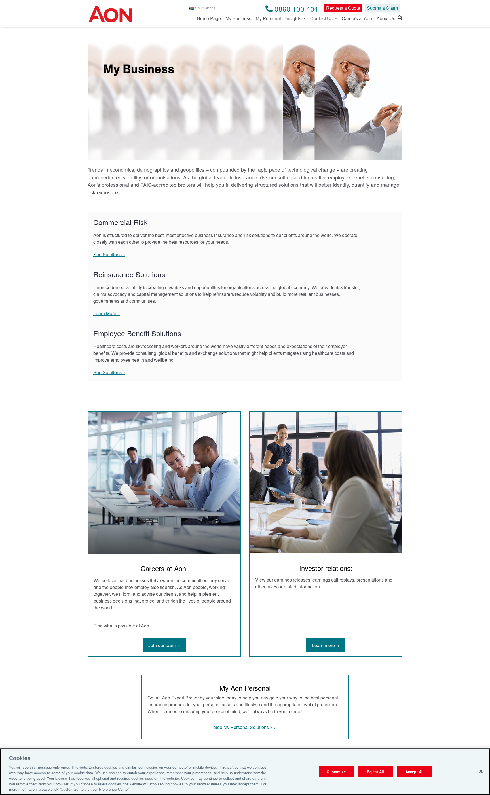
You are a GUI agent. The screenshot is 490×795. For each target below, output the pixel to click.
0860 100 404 (295, 8)
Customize (336, 771)
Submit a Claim (382, 8)
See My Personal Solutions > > (245, 727)
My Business (238, 18)
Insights (294, 18)
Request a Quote (343, 8)
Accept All (414, 771)
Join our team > (164, 645)
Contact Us (322, 18)
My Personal (268, 18)
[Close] (481, 771)
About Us (386, 18)
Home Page (209, 18)
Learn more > (326, 645)
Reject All (375, 771)
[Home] (110, 15)
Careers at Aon (357, 18)
